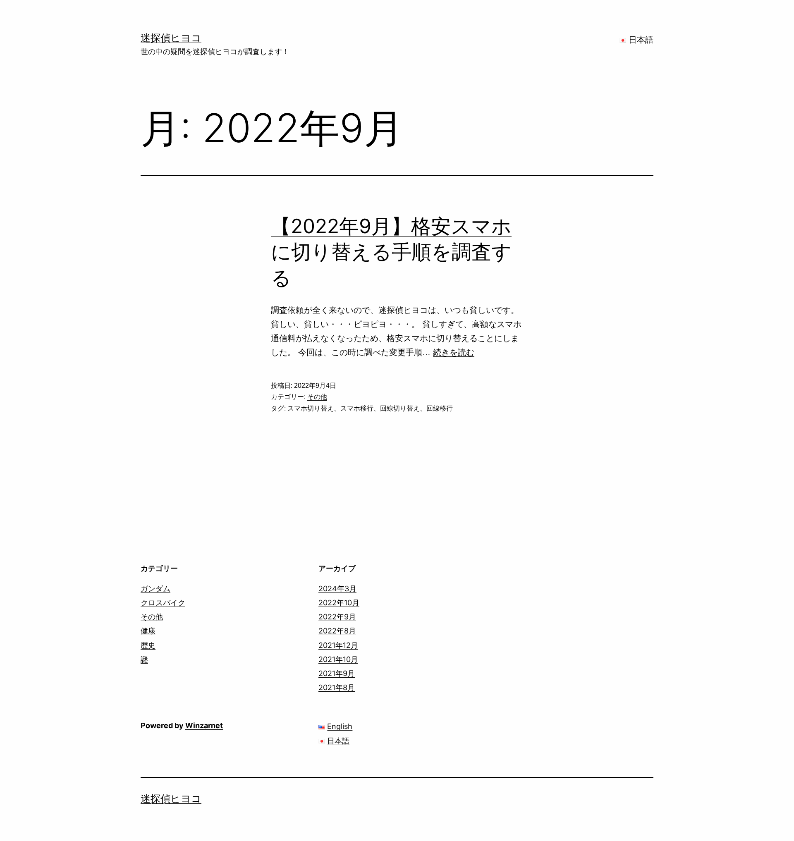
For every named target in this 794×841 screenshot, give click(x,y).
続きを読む (453, 352)
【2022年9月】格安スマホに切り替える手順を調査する (391, 252)
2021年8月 (336, 687)
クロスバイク (163, 602)
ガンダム (155, 588)
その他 (317, 396)
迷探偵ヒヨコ (171, 38)
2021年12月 (338, 645)
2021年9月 (336, 673)
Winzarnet (204, 725)
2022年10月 (338, 602)
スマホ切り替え (310, 408)
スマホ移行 (356, 408)
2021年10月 (338, 659)
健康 (148, 630)
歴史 (148, 645)
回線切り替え (400, 408)
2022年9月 (337, 616)
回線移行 (439, 408)
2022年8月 (337, 630)
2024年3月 (337, 588)
